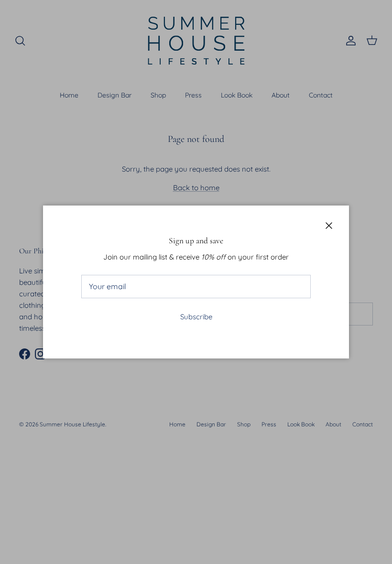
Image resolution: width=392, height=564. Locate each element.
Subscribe (196, 316)
